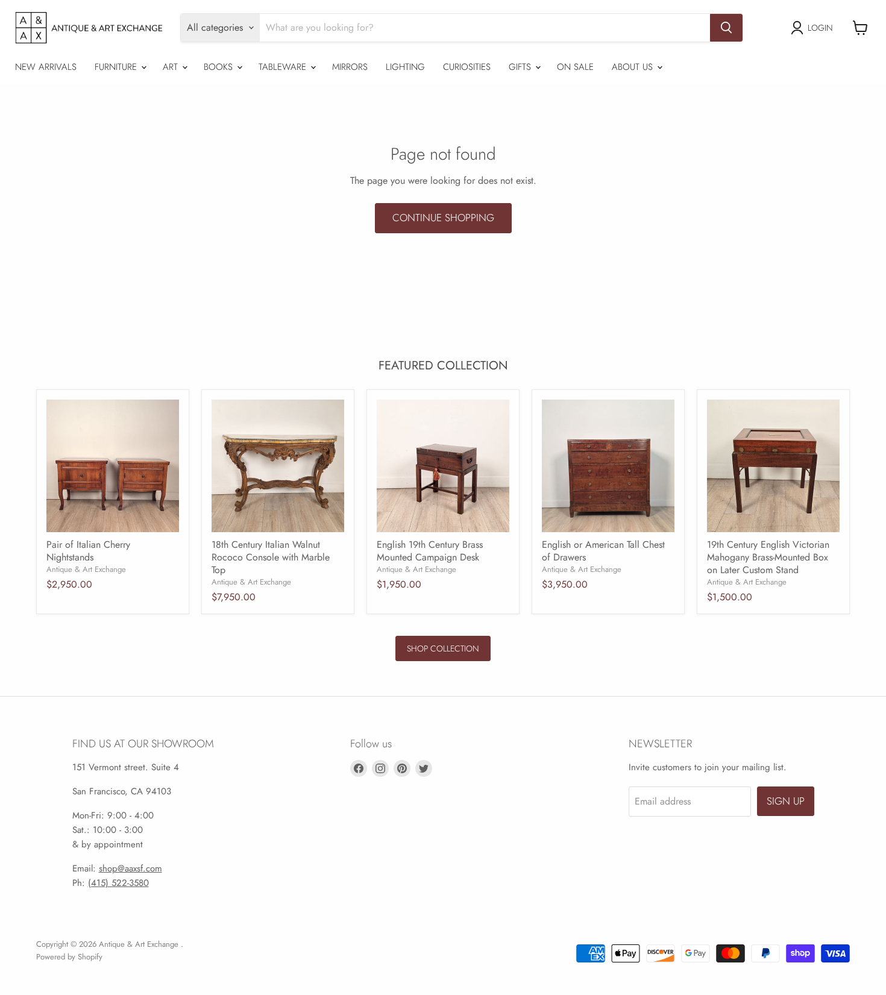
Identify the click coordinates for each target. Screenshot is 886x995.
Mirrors (350, 67)
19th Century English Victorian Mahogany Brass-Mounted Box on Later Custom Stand (768, 557)
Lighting (405, 67)
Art (172, 67)
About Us (634, 67)
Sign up (786, 801)
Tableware (284, 67)
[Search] (726, 28)
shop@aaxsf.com (130, 868)
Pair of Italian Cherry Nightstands (88, 551)
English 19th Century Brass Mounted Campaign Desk (430, 551)
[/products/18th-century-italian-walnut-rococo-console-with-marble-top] (278, 466)
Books (220, 67)
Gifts (521, 67)
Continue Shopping (443, 217)
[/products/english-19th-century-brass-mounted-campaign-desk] (443, 466)
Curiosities (467, 67)
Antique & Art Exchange (86, 569)
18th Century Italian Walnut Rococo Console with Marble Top (271, 557)
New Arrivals (46, 67)
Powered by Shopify (69, 956)
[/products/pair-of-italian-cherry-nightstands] (112, 466)
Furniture (117, 67)
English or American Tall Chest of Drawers (603, 551)
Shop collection (443, 648)
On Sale (575, 67)
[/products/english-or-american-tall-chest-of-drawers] (608, 466)
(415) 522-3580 (118, 883)
